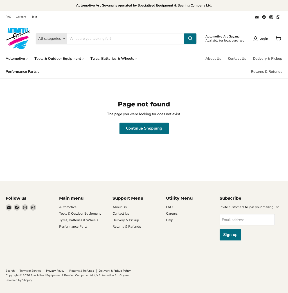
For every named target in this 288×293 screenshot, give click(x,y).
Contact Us (237, 58)
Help (34, 17)
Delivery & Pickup (267, 58)
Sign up (230, 234)
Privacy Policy (55, 271)
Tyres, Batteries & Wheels (112, 58)
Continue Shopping (144, 128)
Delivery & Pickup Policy (115, 271)
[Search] (190, 38)
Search (10, 271)
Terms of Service (30, 271)
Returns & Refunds (266, 71)
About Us (213, 58)
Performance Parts (22, 71)
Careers (21, 17)
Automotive (16, 58)
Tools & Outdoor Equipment (58, 58)
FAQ (8, 17)
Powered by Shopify (19, 280)
